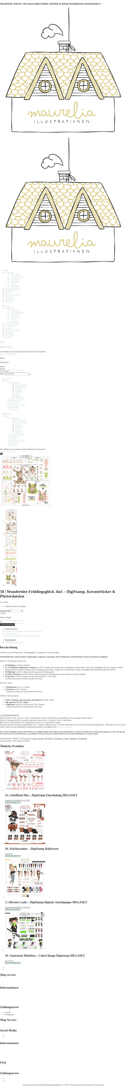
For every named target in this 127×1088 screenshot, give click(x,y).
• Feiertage (14, 279)
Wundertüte (9, 299)
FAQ (2, 342)
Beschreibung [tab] (10, 640)
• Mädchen (14, 286)
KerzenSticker (10, 290)
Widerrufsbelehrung (8, 997)
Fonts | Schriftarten (12, 288)
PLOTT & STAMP (12, 295)
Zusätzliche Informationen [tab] (15, 642)
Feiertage (18, 389)
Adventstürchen (21, 387)
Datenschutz (5, 999)
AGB (2, 995)
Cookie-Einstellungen (8, 1002)
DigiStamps (9, 272)
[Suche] (30, 374)
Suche (2, 366)
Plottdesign (9, 297)
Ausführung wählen (13, 803)
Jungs (17, 394)
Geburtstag (19, 392)
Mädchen (18, 396)
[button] (1, 454)
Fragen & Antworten (8, 982)
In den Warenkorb (7, 624)
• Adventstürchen (16, 277)
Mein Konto (6, 347)
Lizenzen (8, 301)
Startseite (8, 378)
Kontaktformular (6, 980)
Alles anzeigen (20, 385)
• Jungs (13, 284)
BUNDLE (49, 739)
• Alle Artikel (15, 275)
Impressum (4, 993)
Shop (7, 270)
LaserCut (8, 292)
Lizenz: (3, 611)
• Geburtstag (15, 281)
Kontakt (3, 1025)
